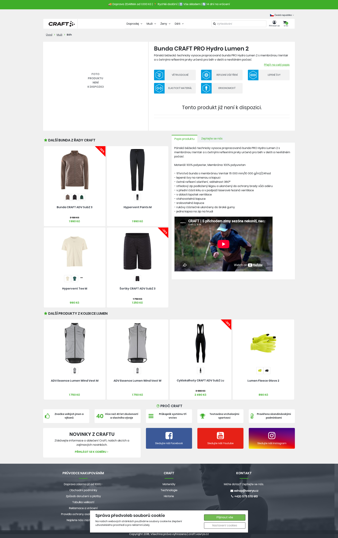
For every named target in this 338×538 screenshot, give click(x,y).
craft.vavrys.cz (199, 534)
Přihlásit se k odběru (90, 452)
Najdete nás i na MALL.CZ (83, 520)
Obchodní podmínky (83, 490)
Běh (69, 34)
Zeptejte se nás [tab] (212, 138)
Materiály (169, 484)
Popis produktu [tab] (184, 139)
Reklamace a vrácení (83, 508)
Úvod (49, 34)
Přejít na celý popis (277, 65)
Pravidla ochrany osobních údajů (83, 514)
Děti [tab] (178, 24)
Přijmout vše (225, 517)
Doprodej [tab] (133, 24)
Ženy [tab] (164, 24)
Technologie (169, 490)
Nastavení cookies (224, 525)
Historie (169, 496)
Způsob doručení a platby (83, 496)
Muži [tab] (150, 24)
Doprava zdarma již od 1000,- (83, 484)
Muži (59, 34)
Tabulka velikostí (83, 502)
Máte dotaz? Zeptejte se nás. (244, 484)
